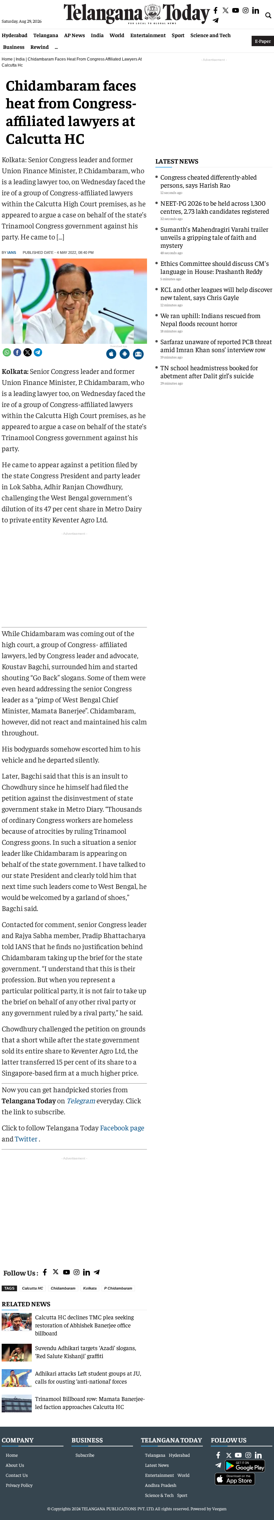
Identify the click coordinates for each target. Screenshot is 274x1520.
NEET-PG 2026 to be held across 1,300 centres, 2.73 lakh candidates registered (214, 207)
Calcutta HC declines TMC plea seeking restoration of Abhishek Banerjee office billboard (84, 1325)
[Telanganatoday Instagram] (76, 1273)
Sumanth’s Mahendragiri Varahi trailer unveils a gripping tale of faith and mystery (214, 237)
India (97, 34)
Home (7, 59)
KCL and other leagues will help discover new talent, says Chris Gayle (216, 293)
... (56, 46)
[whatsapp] (7, 352)
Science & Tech (159, 1495)
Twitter (27, 1138)
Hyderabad (14, 34)
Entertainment (148, 34)
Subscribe (85, 1455)
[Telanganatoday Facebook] (44, 1273)
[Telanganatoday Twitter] (55, 1273)
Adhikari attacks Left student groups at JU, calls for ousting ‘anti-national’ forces (88, 1377)
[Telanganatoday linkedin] (86, 1273)
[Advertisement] (74, 1208)
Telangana (45, 34)
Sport (178, 34)
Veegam (219, 1508)
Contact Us (17, 1475)
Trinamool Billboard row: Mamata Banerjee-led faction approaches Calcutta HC (90, 1402)
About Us (15, 1465)
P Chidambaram (118, 1288)
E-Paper (263, 41)
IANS (11, 252)
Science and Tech (210, 34)
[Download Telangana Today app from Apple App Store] (111, 355)
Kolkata (90, 1288)
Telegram (80, 1100)
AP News (74, 34)
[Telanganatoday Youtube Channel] (66, 1273)
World (117, 34)
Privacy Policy (19, 1485)
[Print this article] (138, 355)
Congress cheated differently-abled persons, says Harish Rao (208, 181)
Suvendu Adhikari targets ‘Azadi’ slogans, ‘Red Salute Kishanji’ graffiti (85, 1351)
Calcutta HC (32, 1288)
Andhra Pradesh (160, 1485)
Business (13, 46)
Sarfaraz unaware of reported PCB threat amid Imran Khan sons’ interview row (216, 345)
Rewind (39, 46)
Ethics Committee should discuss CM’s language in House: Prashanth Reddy (214, 267)
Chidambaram (63, 1288)
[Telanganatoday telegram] (96, 1273)
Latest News (176, 161)
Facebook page (122, 1127)
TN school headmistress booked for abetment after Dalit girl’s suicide (209, 371)
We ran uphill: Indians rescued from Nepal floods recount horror (210, 319)
